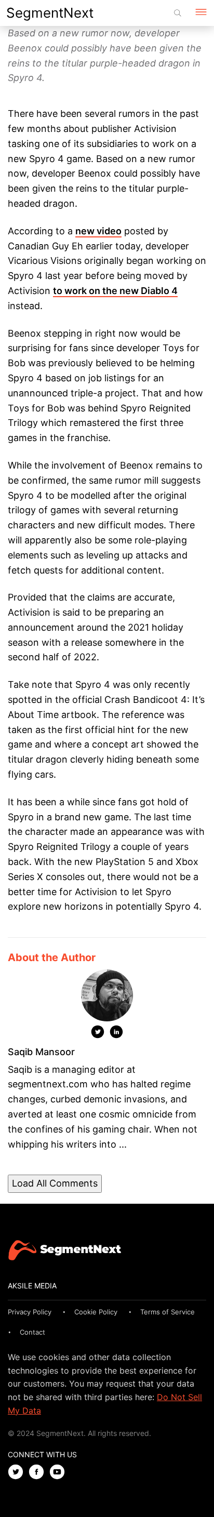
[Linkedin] (116, 1034)
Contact (32, 1332)
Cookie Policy (95, 1312)
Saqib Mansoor (41, 1051)
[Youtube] (59, 1473)
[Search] (177, 13)
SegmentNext (49, 13)
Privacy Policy (29, 1312)
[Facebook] (39, 1473)
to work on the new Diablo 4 (115, 290)
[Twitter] (97, 1034)
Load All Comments (55, 1183)
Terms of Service (167, 1312)
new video (98, 230)
